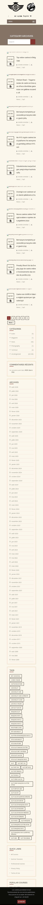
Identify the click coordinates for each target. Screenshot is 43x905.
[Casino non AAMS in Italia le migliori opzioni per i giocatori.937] (10, 301)
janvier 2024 (15, 513)
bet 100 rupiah (15, 676)
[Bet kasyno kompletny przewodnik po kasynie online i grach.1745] (10, 246)
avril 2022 (15, 562)
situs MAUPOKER (16, 743)
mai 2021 (15, 607)
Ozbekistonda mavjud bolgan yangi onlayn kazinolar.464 (26, 169)
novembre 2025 (17, 424)
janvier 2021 (15, 623)
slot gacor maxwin (17, 809)
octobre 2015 (16, 643)
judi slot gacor (16, 708)
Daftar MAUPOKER (16, 684)
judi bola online (16, 704)
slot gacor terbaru (17, 816)
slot (12, 763)
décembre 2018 (17, 635)
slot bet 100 (21, 763)
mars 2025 (15, 456)
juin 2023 (14, 542)
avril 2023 (15, 550)
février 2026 (15, 411)
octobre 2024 (16, 477)
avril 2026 (15, 403)
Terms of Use (15, 873)
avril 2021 (15, 611)
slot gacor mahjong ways (19, 805)
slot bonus (14, 775)
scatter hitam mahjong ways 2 (21, 735)
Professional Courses (18, 864)
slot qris (14, 838)
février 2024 (15, 509)
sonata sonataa (23, 65)
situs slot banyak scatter (19, 747)
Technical (22, 350)
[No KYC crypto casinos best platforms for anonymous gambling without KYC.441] (10, 144)
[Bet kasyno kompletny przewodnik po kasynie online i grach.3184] (10, 118)
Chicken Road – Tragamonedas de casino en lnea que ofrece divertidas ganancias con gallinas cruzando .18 (26, 86)
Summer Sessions (17, 859)
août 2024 (15, 485)
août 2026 (15, 387)
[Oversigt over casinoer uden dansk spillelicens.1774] (10, 198)
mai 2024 (15, 497)
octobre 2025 (16, 428)
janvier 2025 (15, 464)
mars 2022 (15, 566)
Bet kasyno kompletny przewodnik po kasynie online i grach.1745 (26, 243)
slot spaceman (25, 838)
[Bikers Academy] (21, 6)
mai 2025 (15, 448)
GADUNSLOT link (16, 692)
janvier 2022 (15, 574)
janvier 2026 (15, 415)
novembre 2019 (17, 627)
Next (11, 322)
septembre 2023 (17, 529)
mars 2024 (15, 505)
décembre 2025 (17, 420)
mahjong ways (15, 716)
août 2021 (15, 594)
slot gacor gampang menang (20, 797)
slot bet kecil (26, 767)
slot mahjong (25, 820)
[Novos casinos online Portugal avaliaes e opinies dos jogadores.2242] (10, 221)
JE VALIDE (21, 902)
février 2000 (15, 660)
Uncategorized (22, 354)
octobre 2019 (16, 631)
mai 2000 (15, 656)
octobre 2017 (16, 639)
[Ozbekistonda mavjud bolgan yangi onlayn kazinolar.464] (10, 173)
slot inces (14, 820)
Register (26, 16)
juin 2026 (14, 395)
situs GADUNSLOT (16, 739)
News (18, 67)
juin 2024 (14, 493)
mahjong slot (15, 712)
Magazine (22, 338)
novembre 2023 (17, 521)
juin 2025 (14, 444)
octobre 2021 (16, 586)
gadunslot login (16, 700)
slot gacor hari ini (17, 801)
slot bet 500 (15, 767)
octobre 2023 (16, 525)
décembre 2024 (17, 468)
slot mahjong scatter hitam (20, 824)
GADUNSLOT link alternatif (19, 696)
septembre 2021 (17, 590)
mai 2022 (15, 558)
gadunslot (14, 688)
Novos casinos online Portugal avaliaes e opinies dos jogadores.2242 (26, 217)
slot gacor (14, 793)
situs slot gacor (16, 755)
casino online (15, 680)
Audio (22, 334)
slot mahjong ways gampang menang (20, 833)
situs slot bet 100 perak (18, 751)
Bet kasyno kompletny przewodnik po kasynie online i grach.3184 (26, 115)
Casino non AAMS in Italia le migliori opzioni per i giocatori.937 (26, 297)
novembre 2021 (17, 582)
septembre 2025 (17, 432)
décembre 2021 (17, 578)
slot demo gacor (16, 779)
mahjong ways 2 (16, 720)
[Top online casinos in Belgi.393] (10, 64)
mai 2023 (15, 546)
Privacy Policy (15, 868)
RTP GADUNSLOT (16, 731)
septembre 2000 (17, 647)
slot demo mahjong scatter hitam (20, 784)
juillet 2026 (15, 391)
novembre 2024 (17, 472)
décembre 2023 (17, 517)
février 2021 (15, 619)
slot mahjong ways (17, 828)
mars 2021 (15, 615)
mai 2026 (15, 399)
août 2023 (15, 533)
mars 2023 (15, 554)
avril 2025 (15, 452)
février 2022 (15, 570)
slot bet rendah (16, 771)
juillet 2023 (15, 538)
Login (18, 16)
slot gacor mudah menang (20, 813)
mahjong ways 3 (16, 723)
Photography (22, 346)
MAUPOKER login (16, 727)
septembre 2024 (17, 481)
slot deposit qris (16, 789)
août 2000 (15, 651)
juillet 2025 (15, 440)
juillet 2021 (15, 599)
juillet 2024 (15, 489)
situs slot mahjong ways (19, 759)
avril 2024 (15, 501)
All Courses (14, 854)
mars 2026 (15, 407)
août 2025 (15, 436)
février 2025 (15, 460)
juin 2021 (14, 603)
